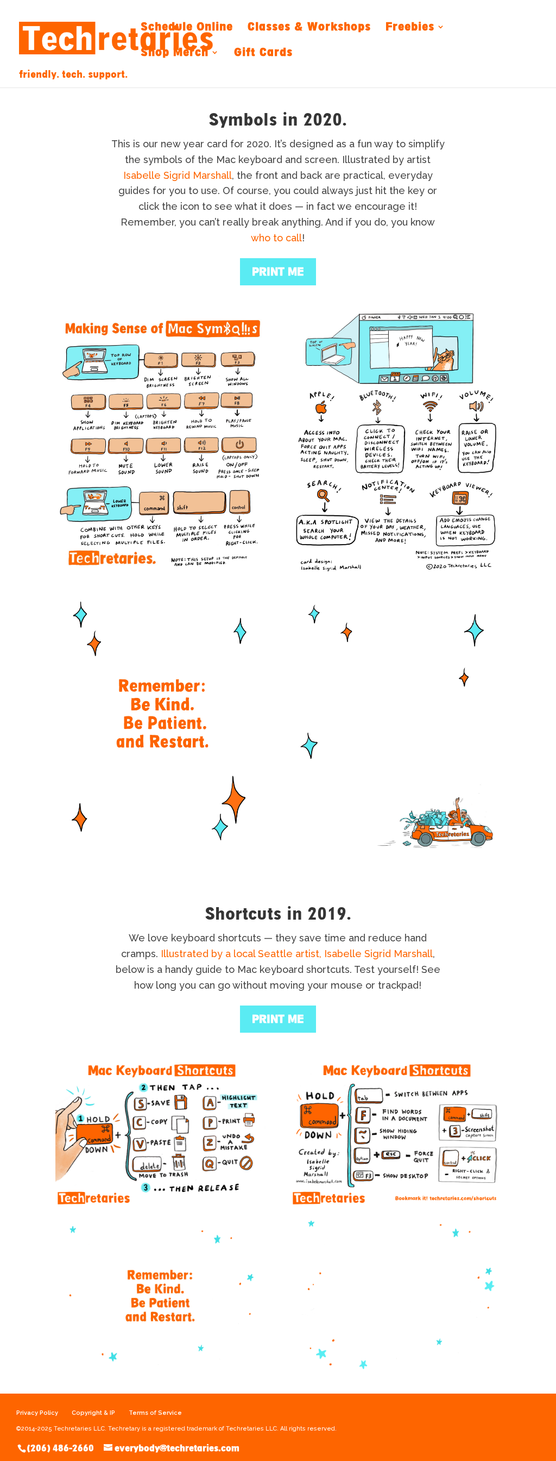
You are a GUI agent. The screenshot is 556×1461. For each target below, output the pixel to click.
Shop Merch (174, 53)
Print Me (278, 1019)
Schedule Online (187, 27)
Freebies (410, 27)
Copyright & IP (93, 1412)
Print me (278, 271)
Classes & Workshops (309, 27)
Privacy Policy (37, 1412)
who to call (276, 238)
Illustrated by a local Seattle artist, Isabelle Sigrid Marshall (297, 953)
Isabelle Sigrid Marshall (177, 175)
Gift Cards (263, 53)
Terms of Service (155, 1412)
